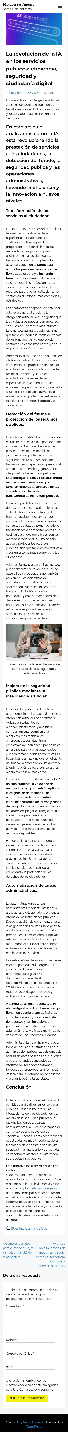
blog (21, 1188)
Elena (50, 93)
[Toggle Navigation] (60, 6)
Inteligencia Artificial (33, 1228)
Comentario (15, 1306)
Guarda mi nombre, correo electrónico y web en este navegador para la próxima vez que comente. (32, 1385)
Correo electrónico (20, 1353)
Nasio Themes (33, 1422)
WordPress (34, 1426)
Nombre (12, 1340)
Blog (14, 1228)
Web (9, 1367)
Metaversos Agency (18, 4)
